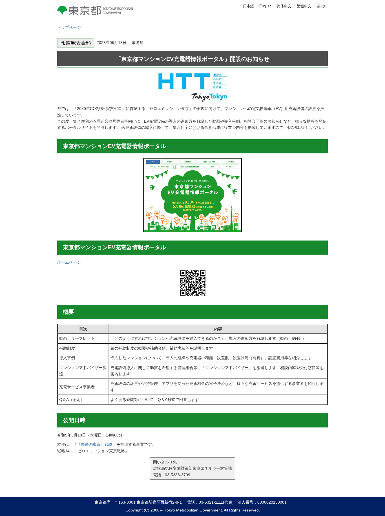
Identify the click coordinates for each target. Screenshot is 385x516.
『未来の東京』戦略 (94, 444)
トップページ (69, 27)
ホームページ (69, 262)
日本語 (248, 6)
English (265, 6)
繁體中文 (304, 6)
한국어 (322, 6)
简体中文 (284, 6)
